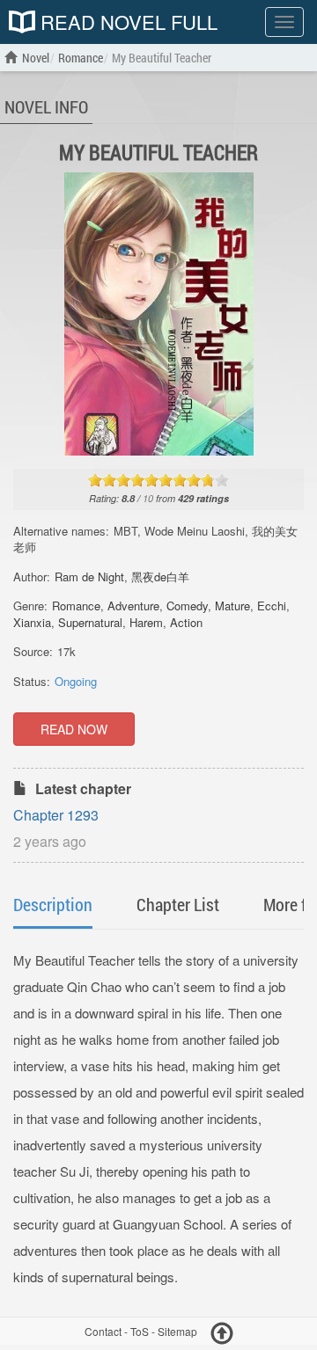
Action (186, 622)
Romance (76, 605)
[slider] (158, 480)
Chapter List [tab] (177, 904)
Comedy (187, 605)
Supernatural (90, 622)
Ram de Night (89, 576)
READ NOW (74, 729)
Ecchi (271, 605)
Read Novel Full (126, 22)
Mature (232, 605)
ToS (139, 1331)
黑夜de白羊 (160, 576)
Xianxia (32, 622)
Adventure (133, 605)
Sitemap (177, 1331)
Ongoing (76, 681)
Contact (103, 1331)
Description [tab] (52, 904)
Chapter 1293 (56, 815)
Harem (146, 622)
